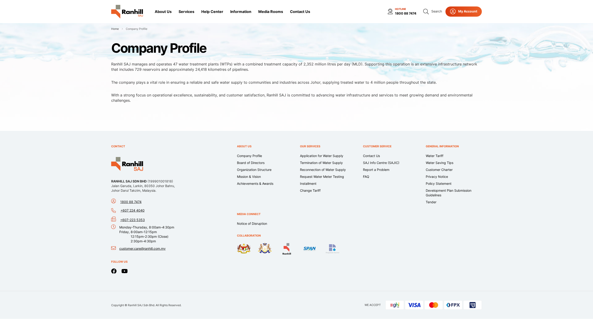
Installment (308, 183)
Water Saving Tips (439, 163)
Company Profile (249, 156)
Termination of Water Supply (321, 163)
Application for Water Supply (321, 156)
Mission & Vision (249, 177)
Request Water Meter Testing (322, 177)
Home (115, 29)
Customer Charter (439, 170)
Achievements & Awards (255, 183)
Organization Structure (254, 170)
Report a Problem (376, 170)
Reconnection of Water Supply (323, 170)
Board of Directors (251, 163)
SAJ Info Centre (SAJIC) (381, 163)
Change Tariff (310, 190)
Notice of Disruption (252, 223)
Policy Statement (438, 183)
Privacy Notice (437, 177)
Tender (431, 202)
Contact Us (371, 156)
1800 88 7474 (405, 13)
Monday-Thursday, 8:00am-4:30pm (146, 234)
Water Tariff (434, 156)
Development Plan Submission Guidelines (448, 192)
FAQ (366, 177)
